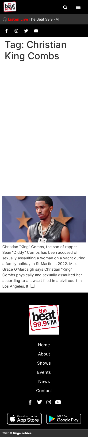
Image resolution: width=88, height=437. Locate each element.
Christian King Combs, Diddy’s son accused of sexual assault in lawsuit (43, 174)
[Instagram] (16, 31)
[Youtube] (36, 31)
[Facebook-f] (6, 31)
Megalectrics (22, 433)
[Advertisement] (44, 109)
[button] (65, 7)
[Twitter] (26, 31)
